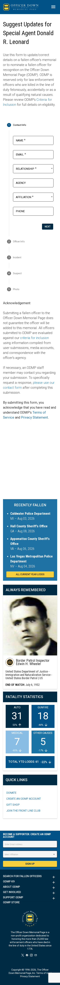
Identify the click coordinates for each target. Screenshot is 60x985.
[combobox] (34, 168)
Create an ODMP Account (23, 798)
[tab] (30, 125)
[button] (30, 877)
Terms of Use (43, 973)
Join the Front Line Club (23, 810)
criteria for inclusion (34, 338)
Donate (11, 792)
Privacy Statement (34, 417)
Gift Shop (13, 804)
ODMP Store (11, 902)
